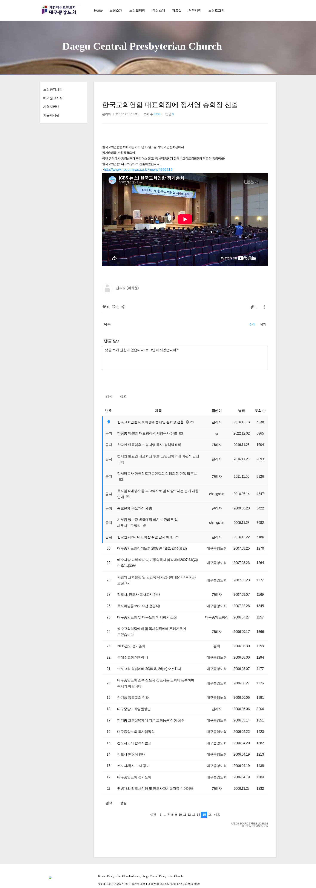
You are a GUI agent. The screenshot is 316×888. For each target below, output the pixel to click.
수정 (252, 324)
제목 (158, 410)
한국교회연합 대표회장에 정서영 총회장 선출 (170, 105)
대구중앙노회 (217, 548)
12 (189, 814)
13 (193, 814)
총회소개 (158, 10)
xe (216, 433)
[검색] (263, 10)
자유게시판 (51, 115)
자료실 (177, 10)
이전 (153, 814)
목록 (107, 324)
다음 (217, 814)
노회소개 (115, 10)
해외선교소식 (53, 97)
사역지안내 (51, 106)
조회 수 (260, 410)
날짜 (241, 410)
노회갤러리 (137, 10)
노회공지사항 (53, 89)
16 (210, 814)
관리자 (217, 422)
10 (180, 814)
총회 (216, 646)
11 (184, 814)
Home (98, 10)
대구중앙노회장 (217, 617)
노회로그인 (216, 10)
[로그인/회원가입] (272, 10)
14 (198, 814)
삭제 (263, 324)
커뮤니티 (195, 10)
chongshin (216, 494)
